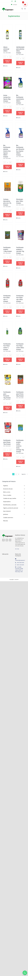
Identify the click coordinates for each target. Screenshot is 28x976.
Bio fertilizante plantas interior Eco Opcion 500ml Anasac (7, 151)
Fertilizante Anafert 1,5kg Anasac (7, 249)
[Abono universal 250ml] (7, 34)
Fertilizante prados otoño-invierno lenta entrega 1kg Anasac (20, 445)
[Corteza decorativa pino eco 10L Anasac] (7, 186)
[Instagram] (7, 540)
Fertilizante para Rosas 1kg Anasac (7, 442)
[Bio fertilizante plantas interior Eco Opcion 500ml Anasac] (7, 133)
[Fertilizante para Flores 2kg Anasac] (20, 379)
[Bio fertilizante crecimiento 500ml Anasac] (20, 82)
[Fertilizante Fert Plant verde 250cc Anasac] (20, 331)
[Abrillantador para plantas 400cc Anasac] (20, 34)
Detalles (5, 65)
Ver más (17, 549)
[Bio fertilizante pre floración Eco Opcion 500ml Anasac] (20, 133)
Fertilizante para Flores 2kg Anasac (20, 394)
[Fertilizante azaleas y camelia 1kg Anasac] (20, 235)
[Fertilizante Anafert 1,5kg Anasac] (7, 235)
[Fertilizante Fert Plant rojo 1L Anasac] (7, 283)
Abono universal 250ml (6, 49)
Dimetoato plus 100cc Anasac (19, 201)
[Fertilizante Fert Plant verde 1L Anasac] (7, 331)
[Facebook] (3, 540)
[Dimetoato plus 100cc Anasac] (20, 186)
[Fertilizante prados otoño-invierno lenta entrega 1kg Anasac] (20, 427)
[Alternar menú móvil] (25, 8)
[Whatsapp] (10, 540)
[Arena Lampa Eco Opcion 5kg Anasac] (7, 82)
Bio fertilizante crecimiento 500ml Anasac (20, 99)
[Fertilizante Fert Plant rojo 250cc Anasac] (20, 283)
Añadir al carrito (7, 61)
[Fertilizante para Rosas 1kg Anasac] (7, 427)
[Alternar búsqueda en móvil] (22, 8)
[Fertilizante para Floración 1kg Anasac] (7, 379)
